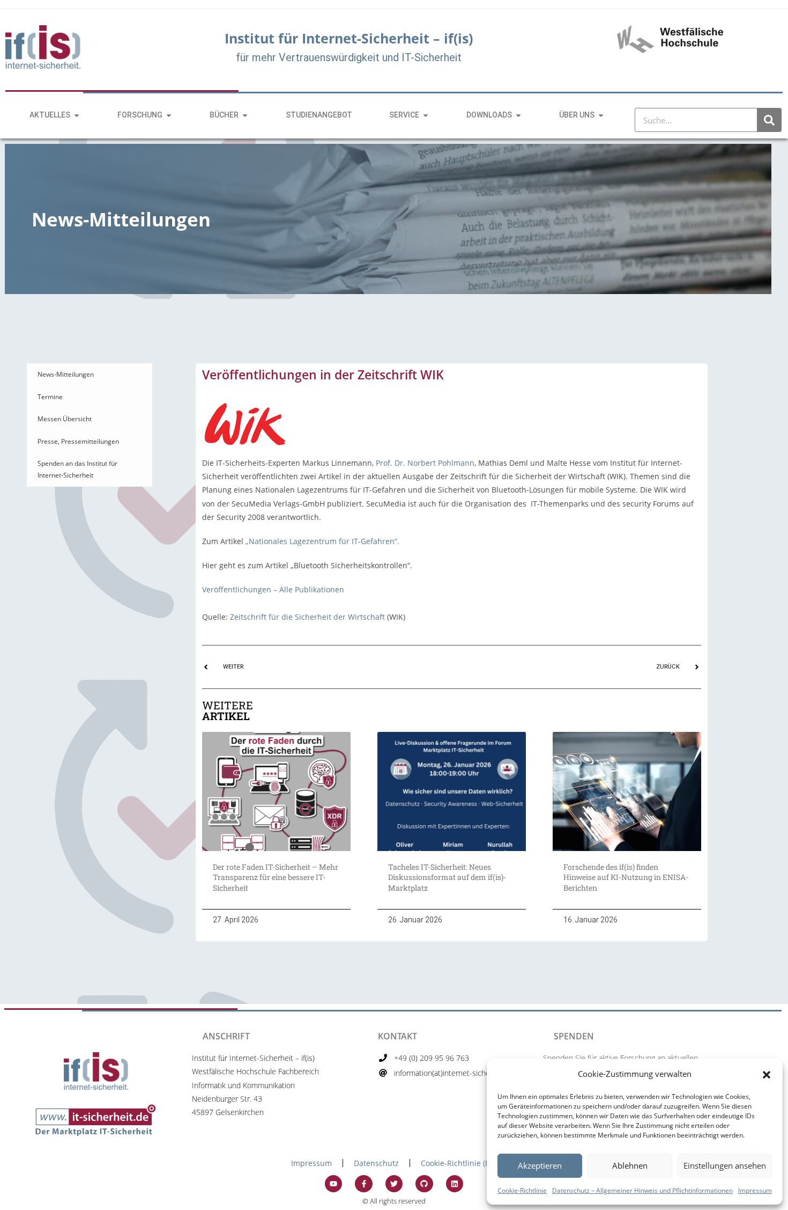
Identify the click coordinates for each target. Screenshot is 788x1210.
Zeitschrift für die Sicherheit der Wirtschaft (307, 617)
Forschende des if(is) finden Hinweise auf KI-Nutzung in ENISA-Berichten (625, 877)
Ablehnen (630, 1165)
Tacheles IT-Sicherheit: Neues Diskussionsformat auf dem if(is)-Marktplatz (447, 877)
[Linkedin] (454, 1183)
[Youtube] (333, 1183)
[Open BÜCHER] (245, 115)
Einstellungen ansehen (724, 1165)
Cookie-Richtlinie (522, 1190)
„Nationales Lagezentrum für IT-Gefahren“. (322, 541)
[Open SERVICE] (425, 115)
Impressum (755, 1190)
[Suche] (769, 119)
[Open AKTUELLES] (76, 115)
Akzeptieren (540, 1165)
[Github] (424, 1183)
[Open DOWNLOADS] (518, 115)
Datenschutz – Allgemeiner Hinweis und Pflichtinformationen (642, 1190)
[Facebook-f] (363, 1183)
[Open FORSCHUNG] (169, 115)
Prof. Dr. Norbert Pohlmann (425, 463)
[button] (766, 1073)
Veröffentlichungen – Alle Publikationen (273, 589)
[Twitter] (394, 1183)
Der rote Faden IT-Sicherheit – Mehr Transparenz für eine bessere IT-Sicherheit (275, 877)
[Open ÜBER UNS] (601, 115)
